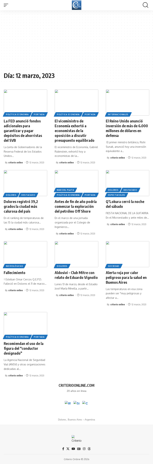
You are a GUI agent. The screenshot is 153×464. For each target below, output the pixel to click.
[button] (7, 5)
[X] (67, 448)
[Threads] (89, 448)
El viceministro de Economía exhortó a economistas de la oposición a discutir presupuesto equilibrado (74, 131)
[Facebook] (63, 448)
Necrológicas (14, 266)
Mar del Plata (65, 190)
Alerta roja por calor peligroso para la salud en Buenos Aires (126, 277)
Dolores (11, 195)
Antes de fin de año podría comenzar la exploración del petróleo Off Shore (76, 206)
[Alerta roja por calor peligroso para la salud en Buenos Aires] (127, 254)
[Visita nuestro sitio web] (76, 404)
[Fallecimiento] (25, 254)
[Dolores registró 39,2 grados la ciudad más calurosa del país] (25, 183)
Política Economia (17, 114)
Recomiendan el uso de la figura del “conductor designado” (23, 348)
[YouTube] (73, 448)
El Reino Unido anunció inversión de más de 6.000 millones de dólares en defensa (127, 128)
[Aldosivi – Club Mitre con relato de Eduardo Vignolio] (76, 254)
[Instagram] (84, 448)
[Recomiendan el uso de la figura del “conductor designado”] (25, 325)
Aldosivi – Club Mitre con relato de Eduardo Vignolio (76, 275)
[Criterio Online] (76, 5)
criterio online (15, 162)
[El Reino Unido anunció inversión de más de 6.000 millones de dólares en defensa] (127, 102)
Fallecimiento (14, 272)
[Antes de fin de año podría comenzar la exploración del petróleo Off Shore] (76, 183)
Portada (39, 114)
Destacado (28, 195)
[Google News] (79, 448)
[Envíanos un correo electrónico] (85, 404)
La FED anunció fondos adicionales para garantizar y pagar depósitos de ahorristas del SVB (23, 131)
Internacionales (118, 114)
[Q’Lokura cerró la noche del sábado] (127, 183)
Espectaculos (116, 195)
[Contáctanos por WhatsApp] (68, 404)
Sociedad (113, 266)
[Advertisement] (76, 43)
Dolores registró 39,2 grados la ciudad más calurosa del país (21, 206)
